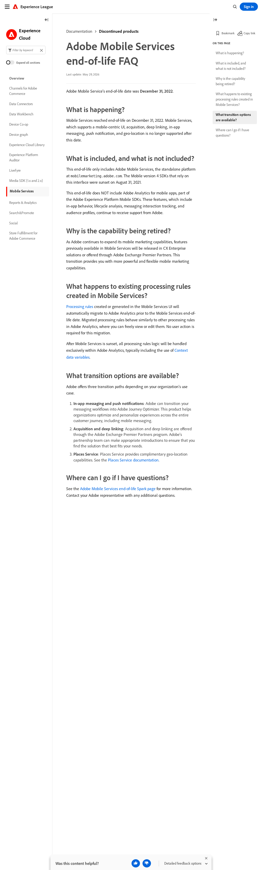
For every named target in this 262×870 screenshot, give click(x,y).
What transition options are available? (233, 117)
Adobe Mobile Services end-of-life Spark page (118, 488)
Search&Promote (21, 213)
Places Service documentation (133, 459)
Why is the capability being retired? (230, 81)
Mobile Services (22, 191)
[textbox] (26, 50)
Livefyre (15, 170)
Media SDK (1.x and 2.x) (26, 180)
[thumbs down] (147, 863)
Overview (16, 78)
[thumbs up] (136, 863)
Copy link (249, 33)
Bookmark (228, 33)
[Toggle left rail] (46, 20)
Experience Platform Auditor (23, 157)
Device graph (18, 134)
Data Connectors (21, 104)
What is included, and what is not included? (231, 66)
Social (13, 223)
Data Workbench (21, 114)
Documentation (79, 31)
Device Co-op (18, 124)
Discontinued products (118, 31)
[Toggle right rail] (215, 20)
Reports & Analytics (23, 202)
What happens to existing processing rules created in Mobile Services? (234, 99)
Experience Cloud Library (27, 144)
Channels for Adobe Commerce (23, 91)
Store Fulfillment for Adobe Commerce (23, 236)
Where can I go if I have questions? (232, 133)
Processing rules (79, 306)
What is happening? (230, 53)
